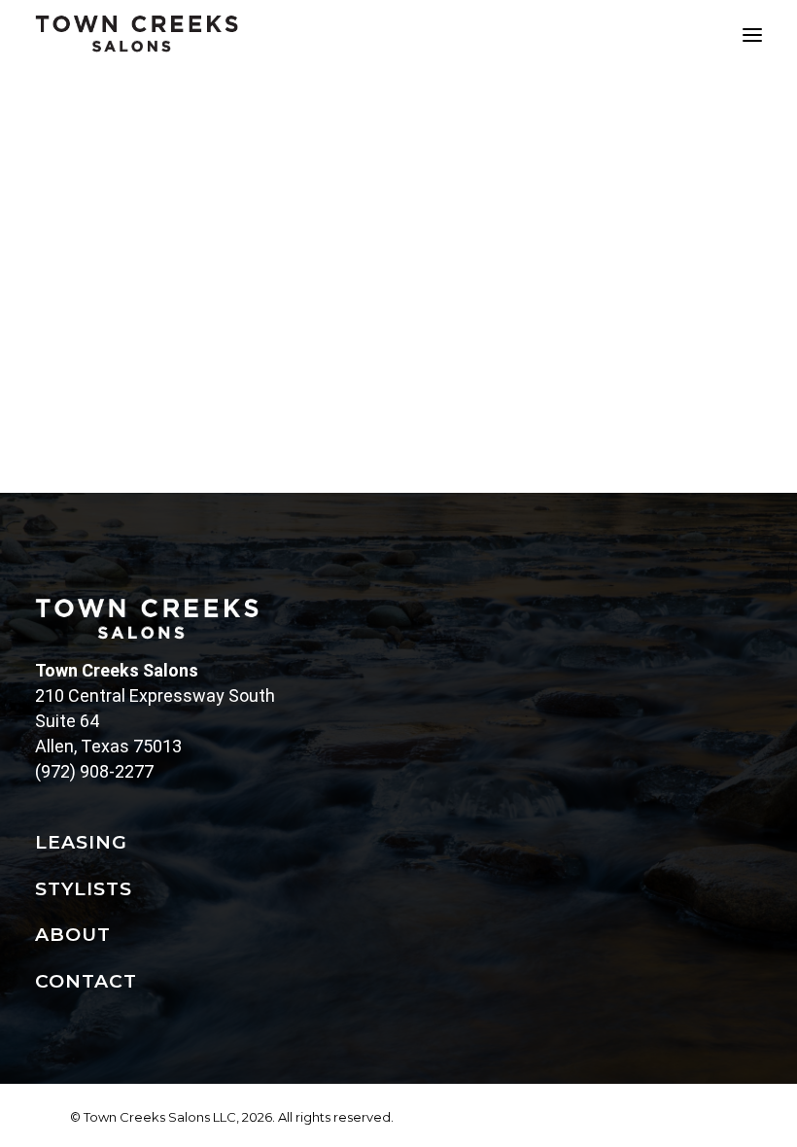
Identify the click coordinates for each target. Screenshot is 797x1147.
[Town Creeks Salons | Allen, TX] (136, 34)
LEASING (81, 842)
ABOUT (73, 934)
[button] (752, 34)
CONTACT (86, 981)
